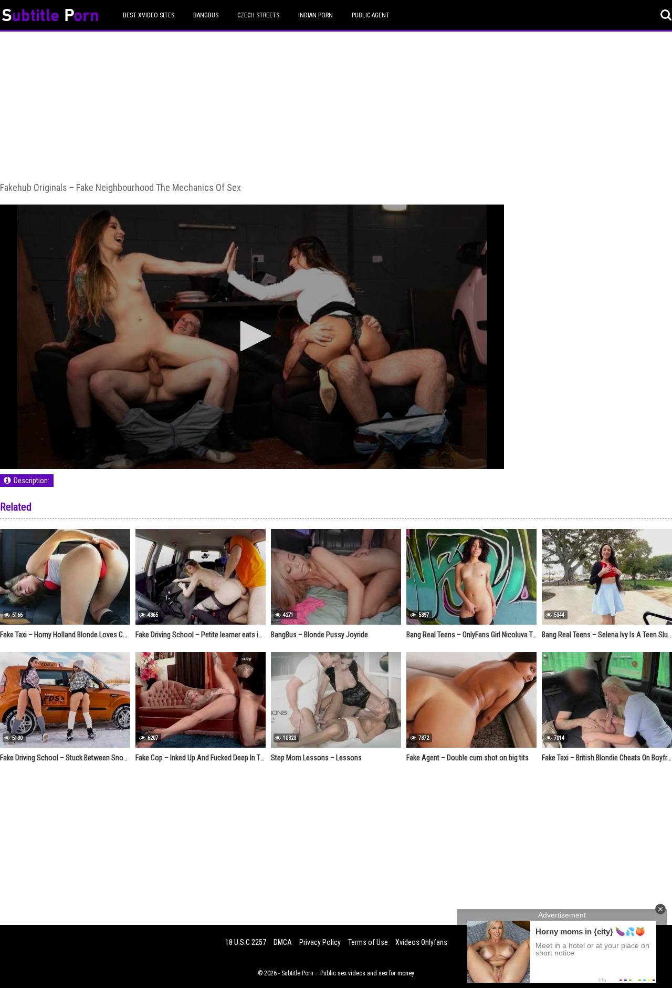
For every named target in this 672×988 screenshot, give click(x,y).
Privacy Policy (320, 942)
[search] (666, 15)
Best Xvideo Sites (148, 15)
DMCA (283, 942)
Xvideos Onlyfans (421, 942)
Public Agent (371, 15)
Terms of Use (368, 942)
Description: (31, 480)
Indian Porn (315, 15)
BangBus (205, 15)
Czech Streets (258, 15)
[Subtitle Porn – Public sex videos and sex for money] (50, 16)
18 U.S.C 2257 (245, 942)
